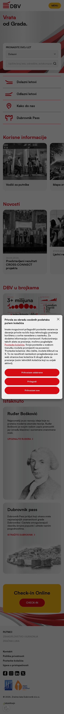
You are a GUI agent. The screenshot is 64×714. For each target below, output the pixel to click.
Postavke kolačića (14, 344)
